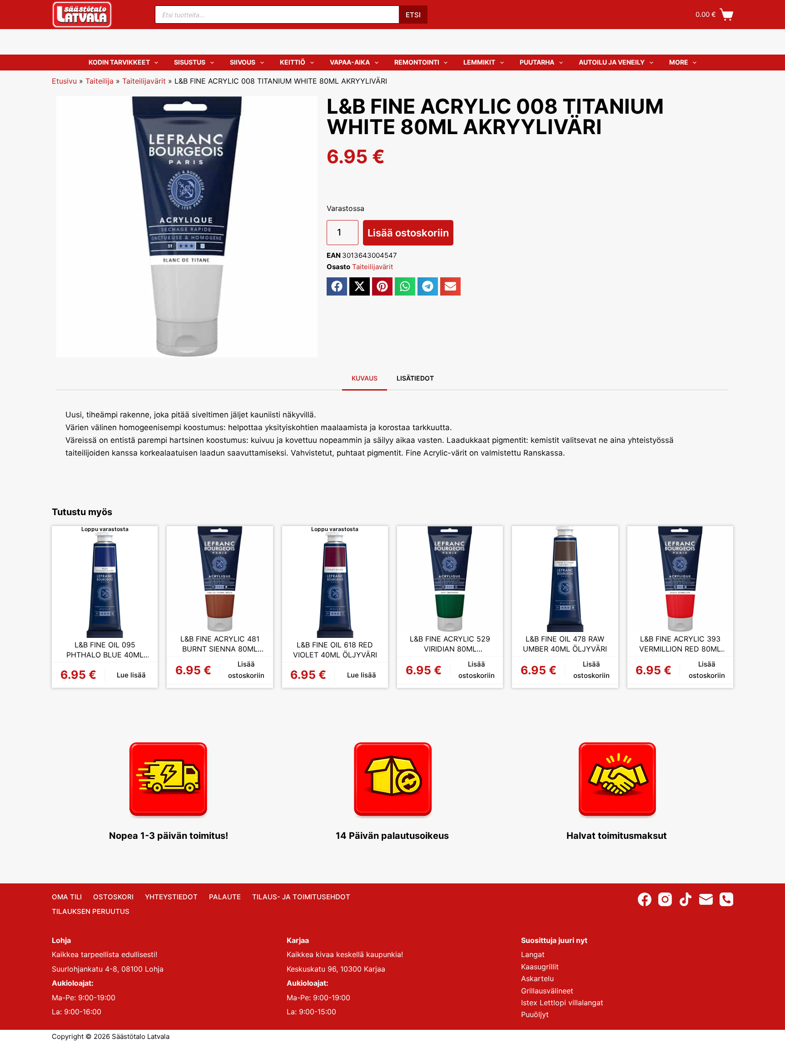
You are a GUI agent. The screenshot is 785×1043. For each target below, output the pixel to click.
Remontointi (416, 62)
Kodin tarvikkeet (119, 62)
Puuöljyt (535, 1014)
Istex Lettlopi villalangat (562, 1002)
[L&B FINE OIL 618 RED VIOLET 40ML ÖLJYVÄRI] (335, 585)
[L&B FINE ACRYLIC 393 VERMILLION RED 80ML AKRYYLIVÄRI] (680, 579)
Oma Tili (67, 897)
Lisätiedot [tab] (415, 378)
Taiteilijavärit (144, 80)
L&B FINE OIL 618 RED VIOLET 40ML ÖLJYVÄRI (335, 649)
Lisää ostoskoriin (408, 233)
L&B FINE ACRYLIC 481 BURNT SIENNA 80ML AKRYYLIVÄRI (219, 644)
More (678, 62)
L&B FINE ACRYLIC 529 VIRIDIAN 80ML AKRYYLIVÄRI (450, 644)
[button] (337, 286)
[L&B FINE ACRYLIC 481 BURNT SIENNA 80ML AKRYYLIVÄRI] (220, 579)
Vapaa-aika (350, 62)
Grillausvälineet (547, 990)
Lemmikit (479, 62)
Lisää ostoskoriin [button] (246, 670)
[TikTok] (685, 899)
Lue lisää (131, 675)
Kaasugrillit (540, 966)
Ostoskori (113, 897)
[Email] (706, 899)
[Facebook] (644, 899)
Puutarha (537, 62)
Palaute (225, 897)
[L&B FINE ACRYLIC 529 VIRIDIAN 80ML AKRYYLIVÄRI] (450, 579)
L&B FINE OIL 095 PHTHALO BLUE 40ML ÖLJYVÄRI (105, 650)
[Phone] (726, 899)
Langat (533, 954)
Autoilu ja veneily (612, 62)
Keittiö (292, 62)
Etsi (413, 14)
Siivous (242, 62)
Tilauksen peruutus (90, 911)
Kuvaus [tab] (365, 378)
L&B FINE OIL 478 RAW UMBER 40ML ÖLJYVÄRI (565, 643)
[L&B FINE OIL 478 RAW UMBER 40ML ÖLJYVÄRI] (565, 579)
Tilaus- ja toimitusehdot (301, 897)
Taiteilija (99, 80)
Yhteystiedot (171, 897)
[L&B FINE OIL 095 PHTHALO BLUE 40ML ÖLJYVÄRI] (105, 585)
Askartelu (537, 978)
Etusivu (64, 80)
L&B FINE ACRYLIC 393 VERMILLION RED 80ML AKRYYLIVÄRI (680, 644)
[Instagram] (665, 899)
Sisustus (189, 62)
